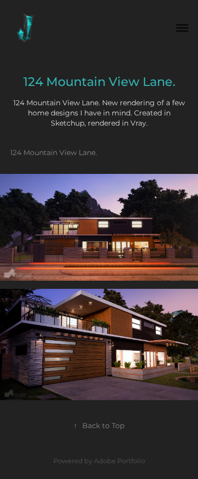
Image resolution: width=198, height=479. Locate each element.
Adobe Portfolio (119, 461)
